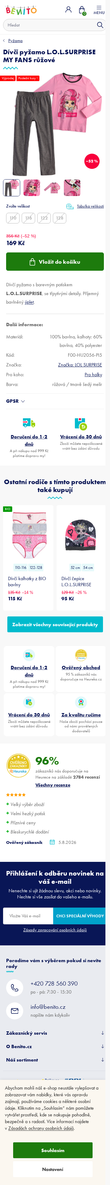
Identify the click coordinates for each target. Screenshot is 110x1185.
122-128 (35, 567)
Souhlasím (52, 1150)
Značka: (80, 365)
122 (44, 218)
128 (60, 218)
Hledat (100, 25)
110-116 (20, 567)
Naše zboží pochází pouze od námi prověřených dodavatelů (81, 722)
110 (12, 218)
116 (28, 218)
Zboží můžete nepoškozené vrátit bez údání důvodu (81, 442)
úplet (29, 302)
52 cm (75, 567)
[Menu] (99, 9)
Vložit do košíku (59, 261)
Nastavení (52, 1169)
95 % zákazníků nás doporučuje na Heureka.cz (81, 672)
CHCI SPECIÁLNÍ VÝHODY (80, 916)
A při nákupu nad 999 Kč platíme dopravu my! (29, 446)
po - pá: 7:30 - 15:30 (54, 987)
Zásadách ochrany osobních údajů (41, 1128)
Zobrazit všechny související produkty (55, 624)
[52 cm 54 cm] (82, 535)
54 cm (88, 567)
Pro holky (93, 374)
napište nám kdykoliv (50, 1010)
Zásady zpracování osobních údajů (55, 930)
